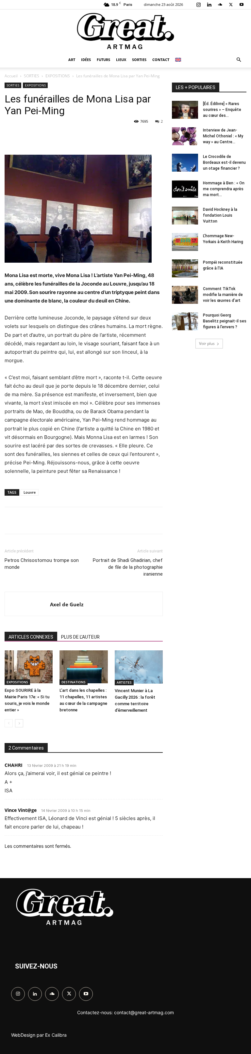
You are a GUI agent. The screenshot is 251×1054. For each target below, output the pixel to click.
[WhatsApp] (101, 136)
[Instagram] (198, 4)
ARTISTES (124, 682)
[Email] (146, 136)
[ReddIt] (131, 136)
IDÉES (86, 59)
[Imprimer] (161, 136)
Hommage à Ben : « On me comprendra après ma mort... (223, 189)
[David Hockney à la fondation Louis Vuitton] (185, 216)
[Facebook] (56, 136)
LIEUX (121, 59)
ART (71, 59)
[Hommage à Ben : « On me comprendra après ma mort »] (185, 190)
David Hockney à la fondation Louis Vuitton (220, 215)
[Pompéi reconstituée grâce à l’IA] (185, 269)
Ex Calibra (56, 1035)
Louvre (30, 492)
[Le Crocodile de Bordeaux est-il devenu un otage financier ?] (185, 163)
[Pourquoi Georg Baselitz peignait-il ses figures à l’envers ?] (185, 322)
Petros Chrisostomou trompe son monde (42, 563)
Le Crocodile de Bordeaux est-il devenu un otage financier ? (224, 162)
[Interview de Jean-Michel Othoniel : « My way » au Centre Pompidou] (185, 137)
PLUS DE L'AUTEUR (80, 637)
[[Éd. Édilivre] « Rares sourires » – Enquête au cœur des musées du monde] (185, 110)
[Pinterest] (86, 136)
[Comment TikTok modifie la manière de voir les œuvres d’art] (185, 295)
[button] (238, 60)
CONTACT (160, 59)
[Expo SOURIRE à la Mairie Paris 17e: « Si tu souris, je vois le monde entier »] (29, 667)
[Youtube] (241, 4)
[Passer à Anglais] (179, 60)
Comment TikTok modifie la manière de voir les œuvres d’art (223, 295)
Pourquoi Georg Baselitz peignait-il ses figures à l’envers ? (224, 321)
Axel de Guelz (66, 604)
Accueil (11, 76)
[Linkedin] (209, 4)
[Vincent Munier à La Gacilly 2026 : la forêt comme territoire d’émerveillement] (139, 667)
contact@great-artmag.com (144, 1012)
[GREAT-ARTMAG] (125, 31)
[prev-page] (9, 723)
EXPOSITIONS (57, 76)
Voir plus (207, 343)
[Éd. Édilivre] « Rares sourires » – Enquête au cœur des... (222, 109)
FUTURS (103, 59)
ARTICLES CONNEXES (30, 637)
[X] (231, 4)
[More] (177, 520)
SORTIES (139, 59)
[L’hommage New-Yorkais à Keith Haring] (185, 243)
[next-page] (19, 723)
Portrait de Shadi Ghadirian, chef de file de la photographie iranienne (128, 567)
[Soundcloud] (220, 4)
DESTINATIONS (73, 682)
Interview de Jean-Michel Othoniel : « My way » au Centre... (223, 136)
